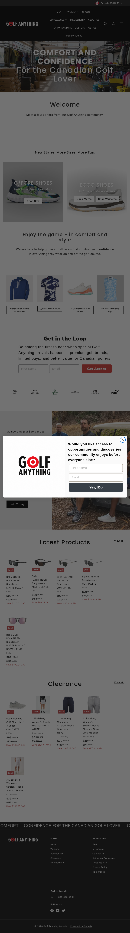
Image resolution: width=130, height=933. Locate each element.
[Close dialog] (123, 439)
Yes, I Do (96, 487)
